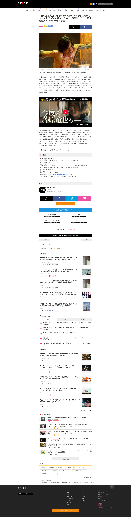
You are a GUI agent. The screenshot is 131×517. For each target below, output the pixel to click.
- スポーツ (69, 502)
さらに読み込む (65, 459)
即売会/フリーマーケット (80, 470)
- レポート (84, 496)
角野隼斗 (44, 474)
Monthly (83, 319)
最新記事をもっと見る (85, 410)
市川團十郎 (51, 467)
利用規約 (100, 498)
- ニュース (84, 492)
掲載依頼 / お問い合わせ (103, 494)
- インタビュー (85, 494)
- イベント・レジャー (71, 494)
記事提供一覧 (101, 492)
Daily (48, 319)
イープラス (42, 480)
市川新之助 (60, 467)
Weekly (65, 319)
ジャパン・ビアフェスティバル (49, 470)
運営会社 (100, 490)
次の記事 (86, 240)
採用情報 (100, 496)
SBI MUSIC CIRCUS (65, 470)
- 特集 (83, 500)
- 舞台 (68, 492)
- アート (68, 500)
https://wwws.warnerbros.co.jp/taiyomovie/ (61, 174)
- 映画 (68, 504)
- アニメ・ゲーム (70, 498)
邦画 (51, 248)
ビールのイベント (79, 467)
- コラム (84, 498)
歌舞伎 (43, 467)
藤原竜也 (44, 248)
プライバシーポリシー (102, 500)
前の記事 (45, 240)
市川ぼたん (69, 467)
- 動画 (83, 490)
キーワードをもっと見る (85, 477)
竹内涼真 (58, 248)
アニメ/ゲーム (53, 474)
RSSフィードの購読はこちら (66, 204)
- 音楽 (68, 490)
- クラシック (69, 496)
